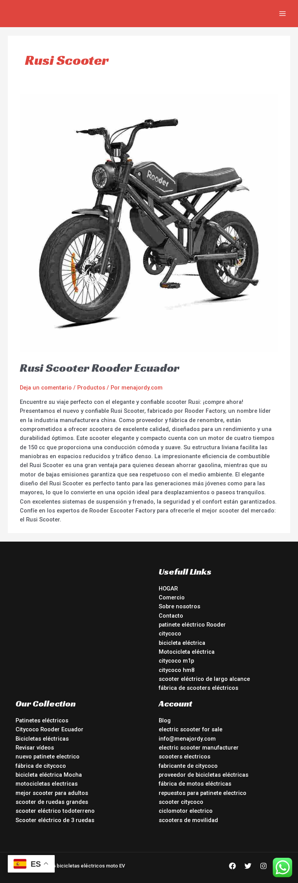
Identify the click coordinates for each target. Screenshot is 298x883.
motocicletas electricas (47, 783)
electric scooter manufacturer (199, 747)
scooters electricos (184, 756)
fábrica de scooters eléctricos (198, 687)
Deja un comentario (46, 387)
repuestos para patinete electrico (202, 793)
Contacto (171, 615)
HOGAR (168, 588)
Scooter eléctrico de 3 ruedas (55, 820)
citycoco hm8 (176, 670)
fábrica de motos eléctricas (195, 783)
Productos (91, 387)
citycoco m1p (176, 660)
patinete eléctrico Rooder (192, 624)
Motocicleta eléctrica (187, 651)
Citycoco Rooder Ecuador (49, 729)
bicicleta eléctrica (182, 642)
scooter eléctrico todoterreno (55, 810)
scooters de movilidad (188, 820)
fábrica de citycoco (41, 765)
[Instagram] (263, 865)
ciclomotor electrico (186, 810)
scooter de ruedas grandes (52, 801)
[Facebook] (232, 865)
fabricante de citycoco (188, 765)
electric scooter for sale (190, 729)
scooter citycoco (181, 801)
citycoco (170, 633)
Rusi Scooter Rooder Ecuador (99, 367)
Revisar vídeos (35, 747)
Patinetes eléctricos (42, 720)
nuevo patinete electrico (48, 756)
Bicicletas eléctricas (42, 738)
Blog (165, 720)
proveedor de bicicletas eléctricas (203, 774)
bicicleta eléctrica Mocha (49, 774)
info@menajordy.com (187, 738)
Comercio (172, 597)
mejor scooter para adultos (52, 793)
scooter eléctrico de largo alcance (204, 678)
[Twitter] (247, 865)
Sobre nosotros (179, 606)
